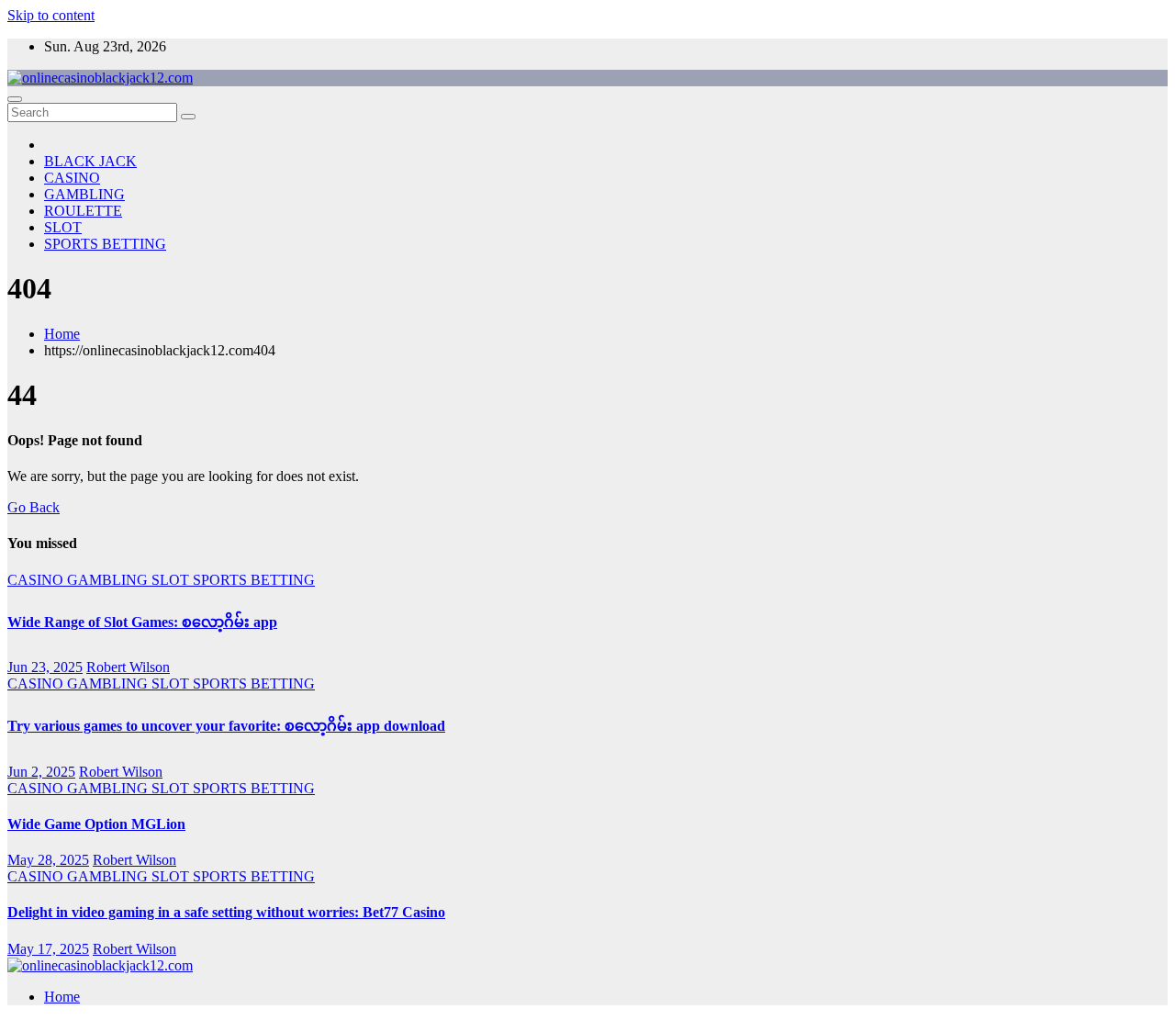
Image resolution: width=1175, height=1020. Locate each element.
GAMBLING (84, 194)
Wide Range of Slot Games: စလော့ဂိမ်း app (142, 622)
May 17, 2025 (48, 949)
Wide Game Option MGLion (96, 824)
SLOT (63, 227)
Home (62, 334)
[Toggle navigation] (14, 99)
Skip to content (51, 15)
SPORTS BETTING (105, 244)
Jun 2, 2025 (41, 771)
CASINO (72, 177)
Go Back (33, 507)
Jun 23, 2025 (45, 667)
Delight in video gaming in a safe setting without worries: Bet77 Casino (226, 912)
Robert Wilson (128, 667)
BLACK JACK (90, 161)
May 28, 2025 (48, 860)
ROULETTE (83, 211)
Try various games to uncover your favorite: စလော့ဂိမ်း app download (226, 726)
